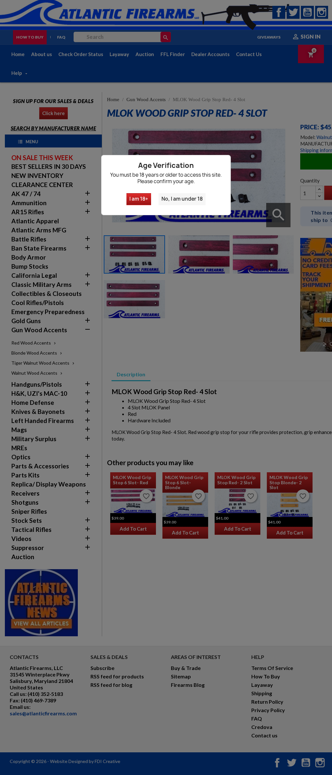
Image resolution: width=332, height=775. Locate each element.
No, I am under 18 (182, 198)
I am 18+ (138, 198)
